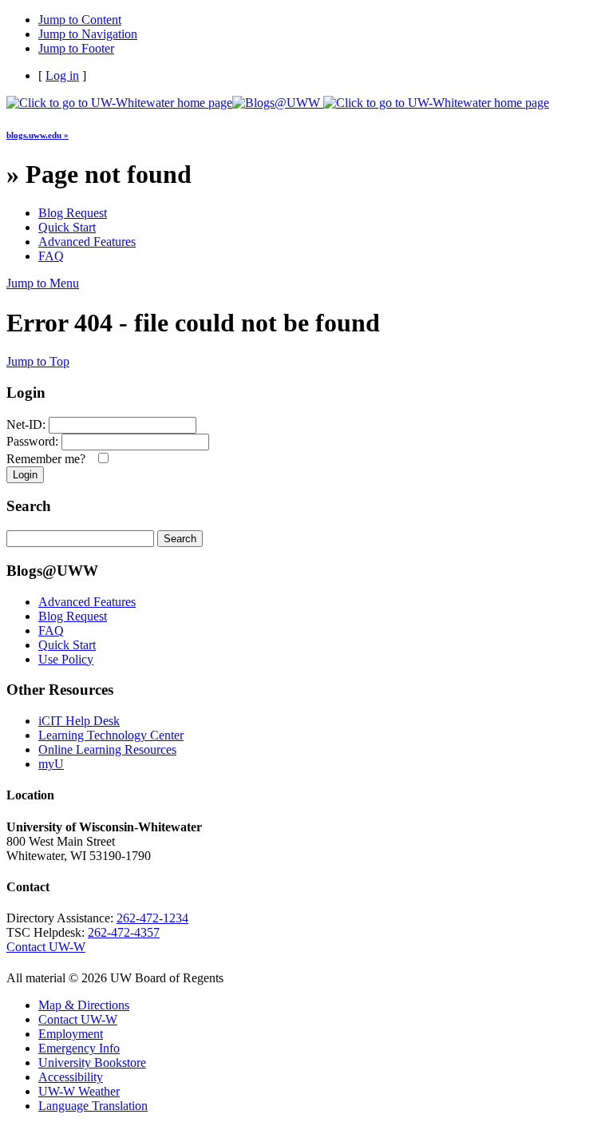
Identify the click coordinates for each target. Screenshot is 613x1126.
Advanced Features (87, 241)
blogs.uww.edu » (37, 135)
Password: (32, 441)
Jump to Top (37, 361)
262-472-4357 (124, 932)
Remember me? (49, 459)
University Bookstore (92, 1062)
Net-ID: (25, 424)
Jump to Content (79, 19)
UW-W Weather (79, 1091)
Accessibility (70, 1077)
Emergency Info (79, 1048)
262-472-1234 (152, 918)
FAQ (51, 256)
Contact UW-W (45, 947)
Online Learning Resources (107, 749)
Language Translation (93, 1105)
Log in (62, 75)
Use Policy (65, 659)
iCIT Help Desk (79, 721)
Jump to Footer (76, 48)
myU (51, 764)
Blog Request (72, 213)
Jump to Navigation (87, 34)
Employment (70, 1034)
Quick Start (67, 227)
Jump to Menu (42, 283)
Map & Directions (83, 1005)
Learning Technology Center (111, 735)
